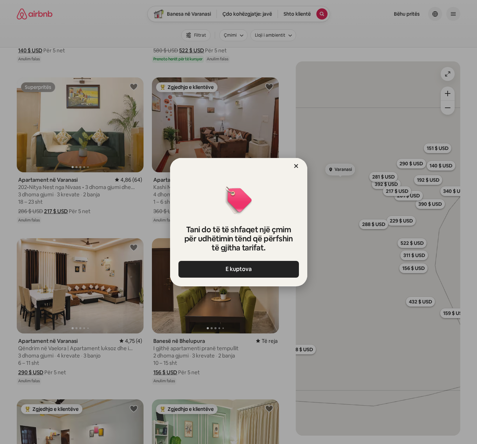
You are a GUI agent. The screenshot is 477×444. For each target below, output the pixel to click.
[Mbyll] (296, 166)
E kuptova (239, 269)
